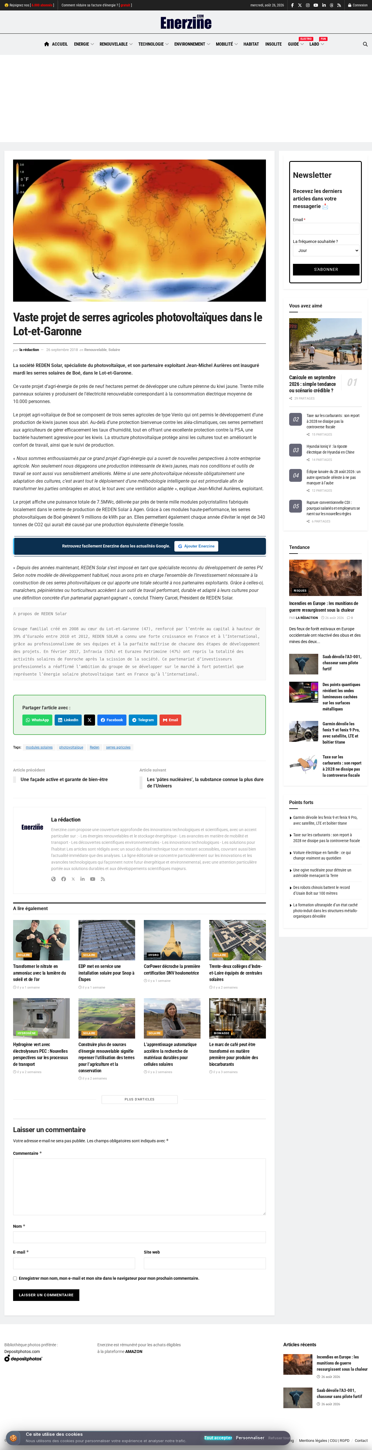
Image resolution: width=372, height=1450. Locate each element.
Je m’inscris (338, 1433)
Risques (300, 590)
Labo (316, 43)
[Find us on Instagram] (308, 5)
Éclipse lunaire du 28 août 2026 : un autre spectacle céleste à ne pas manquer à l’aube (334, 477)
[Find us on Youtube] (316, 5)
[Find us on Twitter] (300, 5)
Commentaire (27, 1153)
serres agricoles (118, 747)
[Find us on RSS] (339, 5)
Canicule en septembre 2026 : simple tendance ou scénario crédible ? (312, 383)
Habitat (251, 44)
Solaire (114, 350)
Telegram (145, 720)
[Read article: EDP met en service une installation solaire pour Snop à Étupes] (106, 940)
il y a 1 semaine (28, 987)
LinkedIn (70, 720)
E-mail (21, 1252)
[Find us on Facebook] (292, 5)
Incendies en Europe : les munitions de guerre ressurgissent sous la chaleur (342, 1363)
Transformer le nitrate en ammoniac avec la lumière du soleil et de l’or (39, 973)
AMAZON (133, 1351)
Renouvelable (114, 44)
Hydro (154, 955)
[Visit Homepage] (186, 22)
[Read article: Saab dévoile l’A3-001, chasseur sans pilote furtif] (303, 664)
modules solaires (39, 747)
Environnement (189, 44)
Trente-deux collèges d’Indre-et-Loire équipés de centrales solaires (235, 973)
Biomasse (221, 1033)
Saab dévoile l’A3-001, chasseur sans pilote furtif (342, 663)
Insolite (273, 44)
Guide (295, 43)
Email (172, 720)
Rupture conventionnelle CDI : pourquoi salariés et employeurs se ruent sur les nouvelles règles (333, 508)
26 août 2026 (334, 618)
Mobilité (224, 44)
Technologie (151, 44)
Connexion (360, 5)
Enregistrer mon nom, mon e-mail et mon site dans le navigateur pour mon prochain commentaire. (109, 1278)
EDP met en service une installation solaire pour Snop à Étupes (106, 973)
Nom (19, 1226)
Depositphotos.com (22, 1351)
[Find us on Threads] (331, 5)
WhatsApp (39, 720)
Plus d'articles (140, 1099)
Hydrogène (27, 1033)
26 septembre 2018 (62, 350)
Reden (94, 747)
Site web (152, 1252)
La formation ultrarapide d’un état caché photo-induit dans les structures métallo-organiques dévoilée (325, 911)
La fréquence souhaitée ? (315, 241)
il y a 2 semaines (225, 987)
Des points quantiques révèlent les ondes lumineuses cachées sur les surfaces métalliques (341, 697)
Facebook (114, 720)
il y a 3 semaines (225, 1072)
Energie (81, 44)
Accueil (60, 44)
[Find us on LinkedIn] (324, 5)
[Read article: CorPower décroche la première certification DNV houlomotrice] (172, 940)
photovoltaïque (71, 747)
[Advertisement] (186, 98)
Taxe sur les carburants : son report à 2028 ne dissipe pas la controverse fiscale (333, 421)
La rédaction (29, 350)
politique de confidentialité (166, 1443)
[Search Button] (365, 44)
